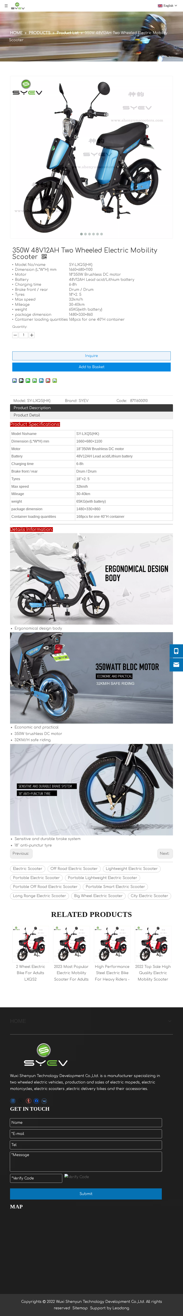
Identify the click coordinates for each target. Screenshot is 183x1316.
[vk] (44, 1101)
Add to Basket (91, 367)
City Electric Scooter (149, 896)
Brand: (71, 401)
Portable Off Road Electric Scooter (45, 887)
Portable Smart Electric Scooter (115, 887)
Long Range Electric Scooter (39, 896)
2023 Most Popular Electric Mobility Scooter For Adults (30, 973)
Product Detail (27, 415)
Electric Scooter (27, 869)
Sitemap (80, 1308)
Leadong (120, 1308)
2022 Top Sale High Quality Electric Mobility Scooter (112, 973)
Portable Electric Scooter (36, 878)
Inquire (91, 356)
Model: (19, 401)
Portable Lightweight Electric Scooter (102, 878)
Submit (85, 1194)
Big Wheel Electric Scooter (98, 896)
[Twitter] (20, 1101)
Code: (121, 401)
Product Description (32, 408)
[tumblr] (28, 1101)
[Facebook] (36, 1101)
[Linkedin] (13, 1101)
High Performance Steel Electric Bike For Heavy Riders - (71, 973)
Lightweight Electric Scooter (132, 869)
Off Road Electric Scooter (74, 869)
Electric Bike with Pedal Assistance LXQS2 (153, 973)
